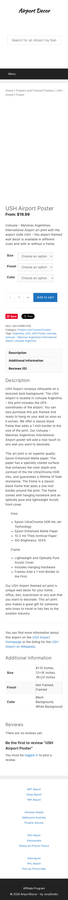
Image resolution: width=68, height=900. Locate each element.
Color (11, 277)
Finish (11, 266)
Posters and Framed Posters (35, 90)
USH (27, 333)
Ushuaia (51, 333)
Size (10, 255)
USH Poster (38, 333)
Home (9, 90)
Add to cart (45, 297)
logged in (31, 755)
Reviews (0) (18, 368)
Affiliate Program (34, 888)
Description (17, 353)
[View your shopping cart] (63, 74)
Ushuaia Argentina (25, 340)
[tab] (34, 353)
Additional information (26, 360)
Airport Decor (34, 11)
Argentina (18, 333)
